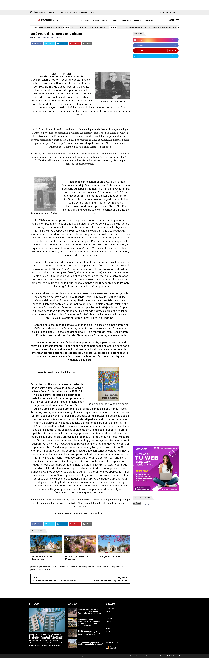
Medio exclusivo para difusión (125, 656)
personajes (119, 566)
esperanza (91, 566)
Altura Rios (62, 12)
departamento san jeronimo (68, 566)
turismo (108, 635)
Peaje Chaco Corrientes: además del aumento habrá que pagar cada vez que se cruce (124, 27)
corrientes (91, 27)
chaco (108, 611)
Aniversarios (149, 656)
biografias (34, 566)
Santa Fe (106, 20)
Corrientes (126, 20)
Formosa (95, 20)
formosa (109, 625)
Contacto (148, 20)
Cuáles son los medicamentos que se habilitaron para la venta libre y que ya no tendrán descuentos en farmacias (46, 636)
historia (106, 566)
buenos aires (110, 608)
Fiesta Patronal (175, 656)
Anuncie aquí (83, 12)
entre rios (44, 27)
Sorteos (72, 12)
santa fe (61, 37)
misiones (109, 628)
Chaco (115, 20)
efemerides (82, 566)
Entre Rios (84, 20)
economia (158, 27)
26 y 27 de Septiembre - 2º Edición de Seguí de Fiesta (66, 27)
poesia (33, 569)
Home (111, 656)
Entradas (112, 647)
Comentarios (114, 649)
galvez (99, 566)
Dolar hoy (52, 12)
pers (112, 566)
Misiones (138, 20)
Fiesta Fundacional (162, 656)
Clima (92, 12)
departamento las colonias (48, 566)
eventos (108, 621)
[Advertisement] (104, 5)
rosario (40, 569)
